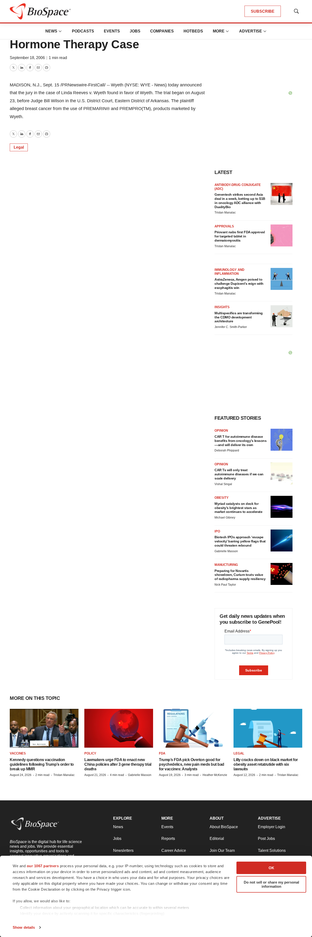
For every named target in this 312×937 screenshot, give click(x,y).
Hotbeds (193, 31)
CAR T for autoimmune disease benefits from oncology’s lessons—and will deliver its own (240, 441)
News (51, 31)
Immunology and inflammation (229, 271)
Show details (24, 927)
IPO (217, 531)
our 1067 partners (43, 866)
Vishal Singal (223, 484)
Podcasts (83, 31)
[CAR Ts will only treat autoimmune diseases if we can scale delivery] (281, 473)
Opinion (221, 430)
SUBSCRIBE (262, 11)
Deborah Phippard (226, 450)
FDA (162, 753)
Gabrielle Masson (226, 551)
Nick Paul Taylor (225, 584)
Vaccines (18, 753)
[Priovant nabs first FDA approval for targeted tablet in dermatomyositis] (281, 235)
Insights (222, 307)
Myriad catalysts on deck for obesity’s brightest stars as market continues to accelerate (238, 508)
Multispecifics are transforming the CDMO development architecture (238, 317)
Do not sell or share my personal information (271, 884)
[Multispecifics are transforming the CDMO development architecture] (281, 316)
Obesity (221, 497)
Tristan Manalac (225, 212)
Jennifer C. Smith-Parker (230, 327)
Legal (19, 147)
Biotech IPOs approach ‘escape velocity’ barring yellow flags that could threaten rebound (240, 541)
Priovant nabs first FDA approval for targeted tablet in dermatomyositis (239, 236)
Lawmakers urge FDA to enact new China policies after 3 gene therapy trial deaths (117, 764)
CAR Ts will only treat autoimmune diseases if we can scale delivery (238, 474)
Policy (90, 753)
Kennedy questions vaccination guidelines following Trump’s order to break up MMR (42, 764)
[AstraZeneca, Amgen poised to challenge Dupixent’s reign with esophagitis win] (281, 279)
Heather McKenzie (215, 775)
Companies (162, 31)
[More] (60, 31)
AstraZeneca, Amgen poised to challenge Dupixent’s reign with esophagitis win (238, 283)
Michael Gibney (224, 517)
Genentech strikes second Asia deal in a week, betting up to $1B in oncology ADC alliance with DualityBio (239, 201)
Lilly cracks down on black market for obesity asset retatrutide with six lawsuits (266, 764)
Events (112, 31)
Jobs (135, 31)
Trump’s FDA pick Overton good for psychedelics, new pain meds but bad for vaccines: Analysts (191, 764)
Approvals (224, 226)
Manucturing (226, 565)
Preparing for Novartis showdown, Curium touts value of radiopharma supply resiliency (239, 575)
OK (271, 868)
